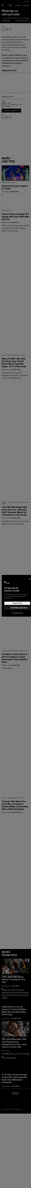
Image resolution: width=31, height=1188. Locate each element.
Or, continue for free (17, 613)
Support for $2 (17, 603)
